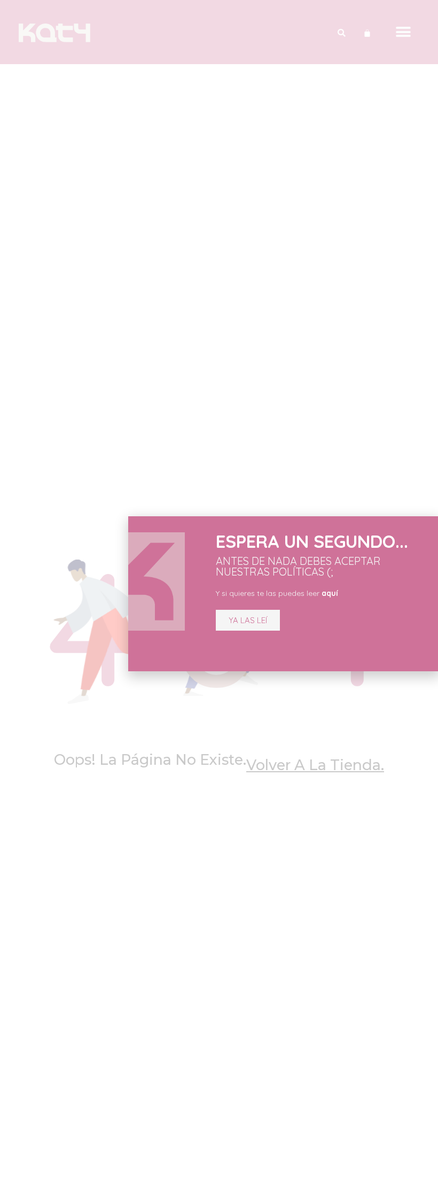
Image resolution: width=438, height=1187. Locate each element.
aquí (330, 593)
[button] (248, 620)
